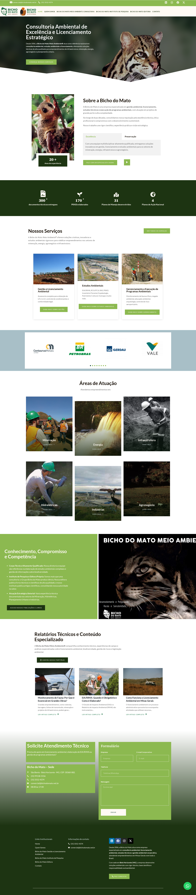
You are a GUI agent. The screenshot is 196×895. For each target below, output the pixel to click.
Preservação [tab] (130, 136)
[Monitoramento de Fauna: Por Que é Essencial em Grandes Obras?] (55, 681)
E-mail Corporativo (144, 752)
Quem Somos (49, 11)
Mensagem (105, 782)
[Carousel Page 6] (101, 365)
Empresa (104, 752)
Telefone (104, 767)
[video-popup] (127, 162)
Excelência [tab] (91, 136)
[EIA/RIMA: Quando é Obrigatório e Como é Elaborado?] (99, 681)
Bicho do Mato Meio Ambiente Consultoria (75, 11)
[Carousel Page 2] (92, 365)
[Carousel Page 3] (94, 365)
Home (40, 11)
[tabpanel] (122, 147)
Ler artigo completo (47, 714)
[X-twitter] (130, 841)
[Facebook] (118, 841)
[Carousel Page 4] (96, 365)
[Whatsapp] (187, 886)
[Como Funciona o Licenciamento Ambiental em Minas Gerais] (143, 681)
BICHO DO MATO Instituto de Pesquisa (112, 11)
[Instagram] (124, 841)
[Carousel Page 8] (105, 365)
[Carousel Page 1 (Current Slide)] (90, 365)
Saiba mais (48, 444)
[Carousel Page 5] (99, 365)
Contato (156, 11)
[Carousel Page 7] (103, 365)
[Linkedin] (112, 841)
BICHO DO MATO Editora (140, 11)
